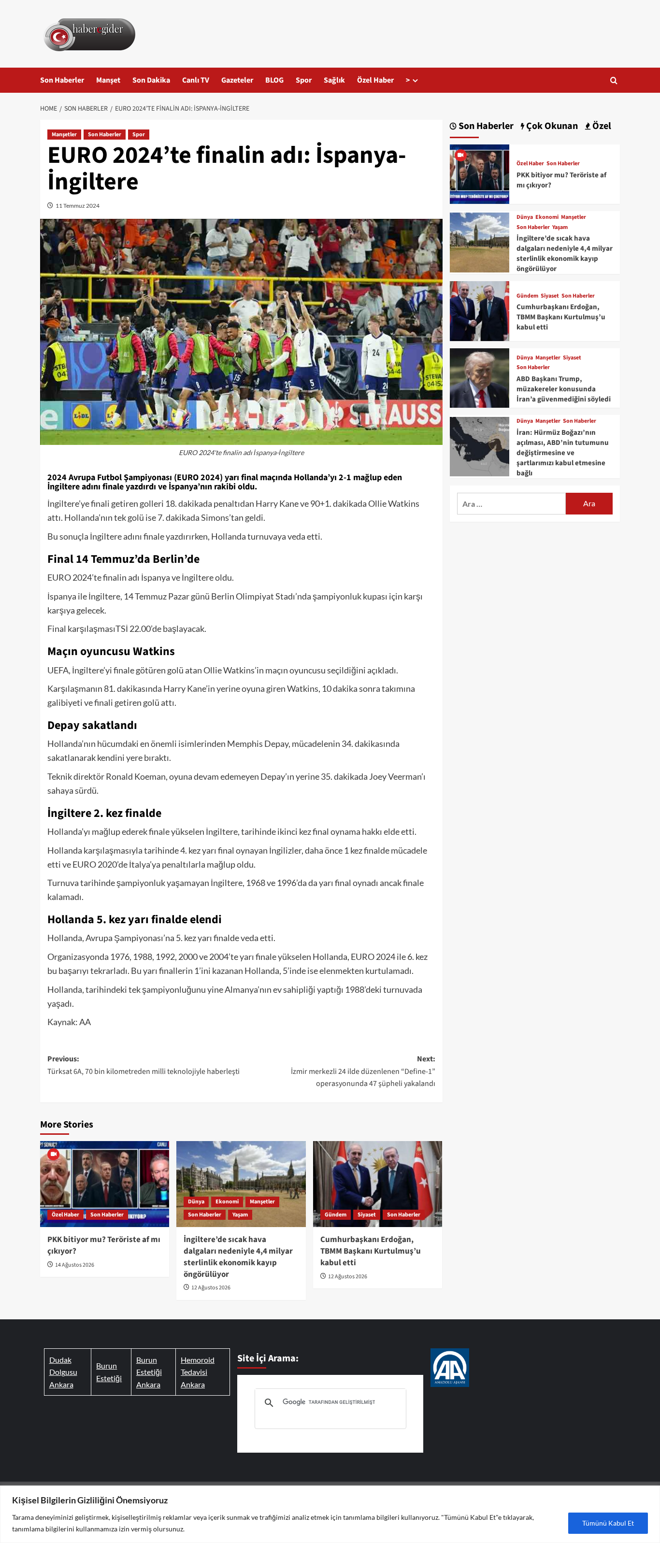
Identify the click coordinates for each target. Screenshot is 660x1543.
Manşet (108, 80)
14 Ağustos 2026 (74, 1265)
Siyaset (367, 1215)
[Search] (614, 80)
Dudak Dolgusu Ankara (63, 1372)
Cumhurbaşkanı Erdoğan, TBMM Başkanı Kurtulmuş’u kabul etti (370, 1251)
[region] (330, 1514)
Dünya (196, 1202)
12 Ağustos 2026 (210, 1288)
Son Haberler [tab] (485, 126)
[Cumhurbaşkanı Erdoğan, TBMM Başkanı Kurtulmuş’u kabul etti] (377, 1184)
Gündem (335, 1215)
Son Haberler (62, 80)
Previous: (143, 1065)
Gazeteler (237, 80)
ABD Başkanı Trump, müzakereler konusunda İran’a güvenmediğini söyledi (564, 389)
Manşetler (64, 134)
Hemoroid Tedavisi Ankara (198, 1372)
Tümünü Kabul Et (608, 1523)
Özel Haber (375, 80)
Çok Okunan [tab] (551, 126)
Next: (363, 1071)
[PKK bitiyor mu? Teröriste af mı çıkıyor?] (104, 1184)
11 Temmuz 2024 (78, 205)
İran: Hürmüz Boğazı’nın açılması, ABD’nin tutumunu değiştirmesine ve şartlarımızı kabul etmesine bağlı (563, 453)
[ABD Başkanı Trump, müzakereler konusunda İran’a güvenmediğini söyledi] (479, 376)
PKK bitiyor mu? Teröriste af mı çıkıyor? (103, 1245)
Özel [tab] (600, 126)
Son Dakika (151, 80)
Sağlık (334, 80)
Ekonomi (227, 1202)
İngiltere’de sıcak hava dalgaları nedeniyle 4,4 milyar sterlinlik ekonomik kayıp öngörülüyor (238, 1257)
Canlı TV (195, 80)
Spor (304, 80)
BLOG (274, 80)
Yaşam (240, 1215)
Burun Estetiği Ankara (149, 1372)
